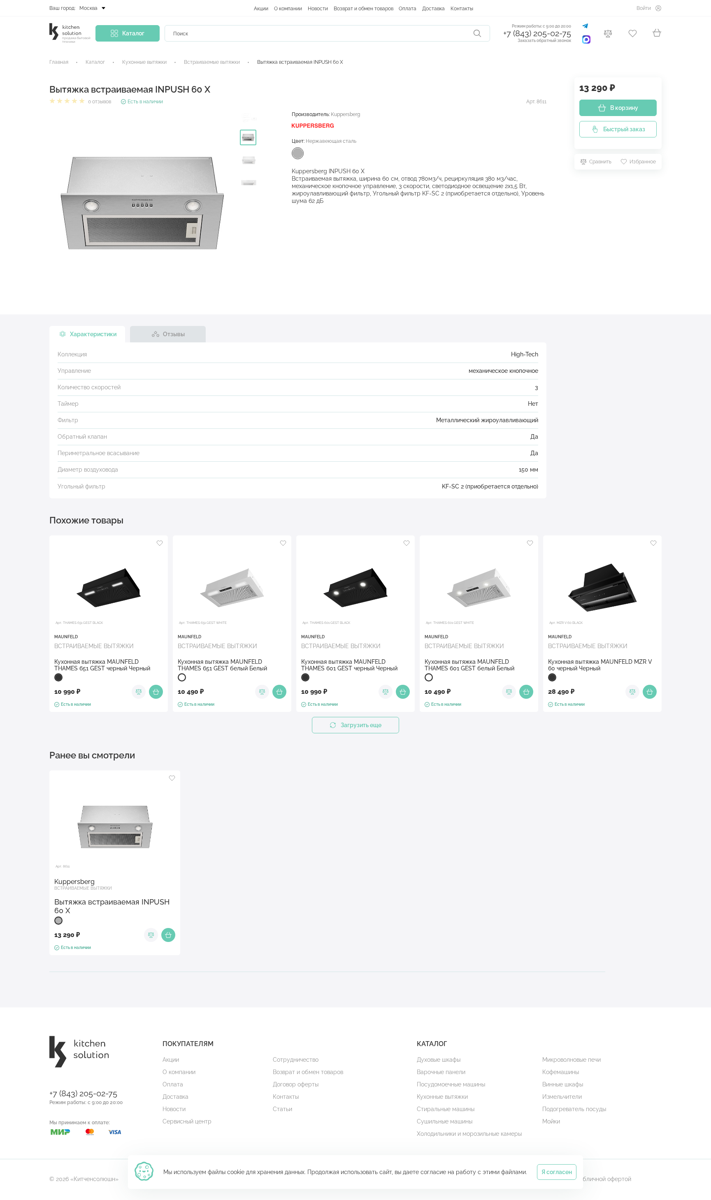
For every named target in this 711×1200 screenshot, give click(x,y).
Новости (318, 9)
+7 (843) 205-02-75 (537, 33)
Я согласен (556, 1172)
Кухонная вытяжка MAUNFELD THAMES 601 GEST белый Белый (469, 665)
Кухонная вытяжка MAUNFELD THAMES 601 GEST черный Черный (349, 665)
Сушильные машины (444, 1121)
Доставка (433, 9)
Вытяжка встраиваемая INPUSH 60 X (112, 906)
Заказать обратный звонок (544, 40)
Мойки (551, 1121)
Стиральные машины (445, 1109)
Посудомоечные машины (451, 1084)
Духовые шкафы (438, 1059)
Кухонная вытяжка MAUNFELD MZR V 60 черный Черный (600, 665)
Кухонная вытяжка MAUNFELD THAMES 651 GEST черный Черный (102, 665)
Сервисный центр (187, 1121)
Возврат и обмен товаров (363, 9)
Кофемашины (560, 1072)
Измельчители (562, 1096)
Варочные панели (441, 1072)
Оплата (407, 9)
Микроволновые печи (571, 1059)
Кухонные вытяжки (442, 1096)
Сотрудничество (295, 1059)
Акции (261, 9)
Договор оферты (295, 1084)
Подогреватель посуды (574, 1109)
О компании (288, 9)
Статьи (282, 1109)
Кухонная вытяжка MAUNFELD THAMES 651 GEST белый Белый (222, 665)
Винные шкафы (562, 1084)
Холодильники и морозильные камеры (469, 1133)
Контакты (462, 9)
